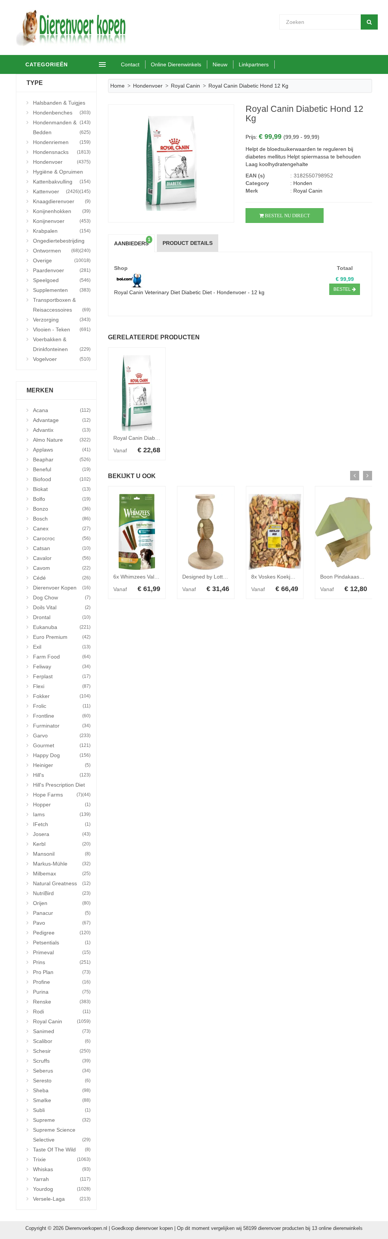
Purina (62, 992)
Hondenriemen (62, 142)
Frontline (62, 716)
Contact (130, 64)
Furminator (62, 726)
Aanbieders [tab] (132, 242)
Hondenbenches (62, 114)
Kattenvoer (56, 191)
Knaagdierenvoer (62, 201)
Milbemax (62, 873)
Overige (62, 260)
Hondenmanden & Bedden (62, 127)
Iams (62, 814)
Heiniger (62, 765)
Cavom (62, 568)
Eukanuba (62, 627)
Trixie (62, 1159)
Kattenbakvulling (62, 183)
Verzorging (62, 320)
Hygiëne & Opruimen (62, 173)
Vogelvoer (62, 359)
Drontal (62, 617)
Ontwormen (56, 251)
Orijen (62, 903)
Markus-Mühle (62, 864)
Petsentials (62, 942)
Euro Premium (62, 637)
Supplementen (62, 290)
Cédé (62, 578)
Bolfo (62, 499)
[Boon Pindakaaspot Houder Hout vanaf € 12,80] (343, 532)
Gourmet (62, 745)
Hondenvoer (62, 162)
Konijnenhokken (62, 211)
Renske (62, 1002)
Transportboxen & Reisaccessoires (62, 305)
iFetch (62, 824)
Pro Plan (62, 972)
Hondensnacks (62, 152)
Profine (62, 982)
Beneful (62, 469)
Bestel (342, 289)
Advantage (62, 420)
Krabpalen (62, 231)
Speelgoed (62, 280)
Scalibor (62, 1041)
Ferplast (62, 676)
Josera (62, 834)
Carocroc (62, 538)
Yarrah (62, 1179)
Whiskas (62, 1169)
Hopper (62, 804)
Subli (62, 1110)
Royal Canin (62, 1021)
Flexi (62, 686)
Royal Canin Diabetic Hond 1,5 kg (153, 438)
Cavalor (62, 558)
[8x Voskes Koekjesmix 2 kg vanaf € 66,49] (274, 532)
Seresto (62, 1080)
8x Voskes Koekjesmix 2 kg (283, 577)
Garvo (62, 735)
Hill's (62, 775)
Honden (302, 183)
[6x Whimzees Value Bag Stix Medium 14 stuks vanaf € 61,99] (136, 532)
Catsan (62, 548)
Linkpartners (254, 64)
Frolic (62, 706)
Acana (62, 410)
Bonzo (62, 509)
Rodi (62, 1011)
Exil (62, 647)
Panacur (62, 913)
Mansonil (62, 854)
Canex (62, 528)
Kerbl (62, 844)
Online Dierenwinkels (176, 64)
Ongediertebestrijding (62, 242)
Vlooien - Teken (62, 329)
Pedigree (62, 933)
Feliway (62, 666)
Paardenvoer (62, 270)
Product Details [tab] (188, 243)
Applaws (62, 450)
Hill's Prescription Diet (62, 786)
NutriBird (62, 893)
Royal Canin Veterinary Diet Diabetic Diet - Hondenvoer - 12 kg (189, 292)
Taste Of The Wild (62, 1149)
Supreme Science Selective (62, 1135)
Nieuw (220, 64)
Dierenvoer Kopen (62, 588)
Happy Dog (62, 755)
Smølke (62, 1100)
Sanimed (62, 1031)
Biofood (62, 479)
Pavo (62, 923)
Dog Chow (62, 597)
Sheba (62, 1090)
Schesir (62, 1051)
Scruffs (62, 1061)
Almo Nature (62, 440)
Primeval (62, 952)
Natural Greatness (62, 883)
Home (117, 86)
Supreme (62, 1120)
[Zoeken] (369, 22)
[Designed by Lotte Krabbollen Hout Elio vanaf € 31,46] (205, 532)
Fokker (62, 696)
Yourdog (62, 1189)
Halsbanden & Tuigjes (62, 104)
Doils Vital (62, 607)
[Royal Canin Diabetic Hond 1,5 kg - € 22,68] (136, 393)
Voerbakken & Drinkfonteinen (62, 344)
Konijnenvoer (62, 221)
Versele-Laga (62, 1199)
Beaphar (62, 459)
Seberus (62, 1071)
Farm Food (62, 657)
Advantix (62, 430)
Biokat (62, 489)
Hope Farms (57, 795)
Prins (62, 962)
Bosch (62, 519)
